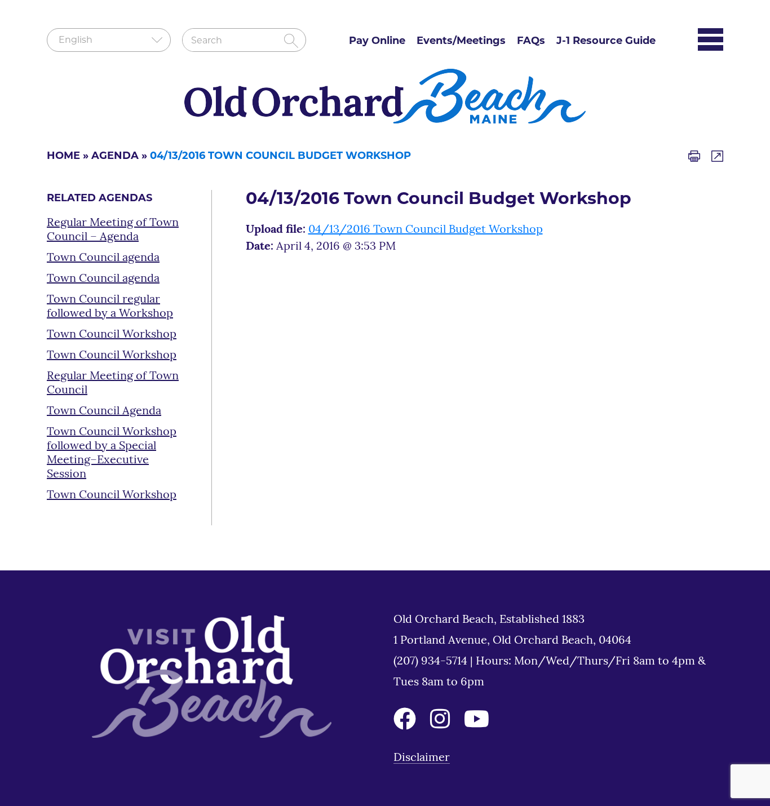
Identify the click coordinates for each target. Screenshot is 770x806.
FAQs (531, 42)
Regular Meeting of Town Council (113, 383)
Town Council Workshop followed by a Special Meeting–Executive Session (111, 453)
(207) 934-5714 (431, 661)
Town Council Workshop (111, 334)
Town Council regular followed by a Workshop (110, 307)
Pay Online (377, 42)
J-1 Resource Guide (606, 42)
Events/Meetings (461, 42)
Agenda (115, 157)
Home (63, 157)
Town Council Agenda (104, 411)
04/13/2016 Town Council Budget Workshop (425, 230)
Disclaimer (421, 758)
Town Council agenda (103, 258)
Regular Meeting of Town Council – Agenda (113, 230)
